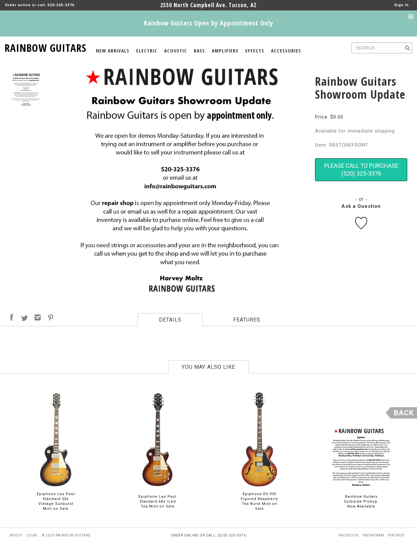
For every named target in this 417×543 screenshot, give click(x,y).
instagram (373, 535)
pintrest (396, 535)
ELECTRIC (146, 50)
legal (32, 535)
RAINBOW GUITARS (45, 47)
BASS (199, 50)
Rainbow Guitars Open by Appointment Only (208, 23)
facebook (348, 535)
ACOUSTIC (175, 50)
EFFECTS (254, 50)
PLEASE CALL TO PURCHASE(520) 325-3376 (361, 169)
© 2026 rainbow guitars (66, 535)
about (16, 535)
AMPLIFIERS (225, 50)
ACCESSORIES (286, 50)
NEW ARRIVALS (112, 50)
